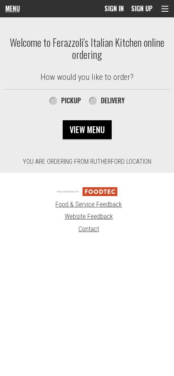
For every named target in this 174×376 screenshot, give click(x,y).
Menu (12, 8)
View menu (87, 129)
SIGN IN (114, 8)
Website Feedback (89, 216)
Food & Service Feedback (88, 204)
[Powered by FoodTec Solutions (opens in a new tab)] (87, 191)
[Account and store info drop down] (165, 8)
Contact (89, 229)
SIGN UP (142, 8)
